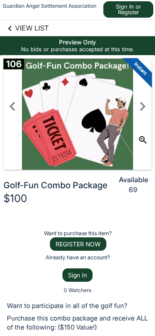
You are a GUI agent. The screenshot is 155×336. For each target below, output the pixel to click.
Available (133, 179)
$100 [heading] (15, 198)
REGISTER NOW (78, 244)
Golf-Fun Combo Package (55, 185)
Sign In (77, 275)
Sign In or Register (128, 9)
